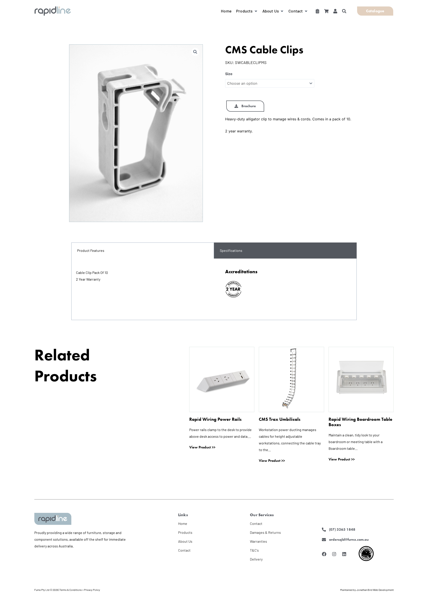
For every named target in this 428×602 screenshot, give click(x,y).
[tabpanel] (214, 289)
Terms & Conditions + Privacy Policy (80, 589)
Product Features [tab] (90, 250)
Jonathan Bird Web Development (375, 589)
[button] (247, 11)
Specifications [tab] (231, 250)
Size (229, 74)
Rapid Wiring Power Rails (215, 419)
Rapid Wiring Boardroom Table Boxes (360, 421)
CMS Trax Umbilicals (279, 419)
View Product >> (202, 447)
